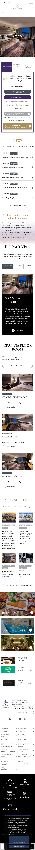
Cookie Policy (11, 834)
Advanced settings (19, 846)
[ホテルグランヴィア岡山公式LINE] (20, 719)
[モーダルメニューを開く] (31, 3)
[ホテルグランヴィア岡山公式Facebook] (10, 719)
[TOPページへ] (17, 6)
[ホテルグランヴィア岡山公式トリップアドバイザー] (24, 719)
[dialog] (17, 833)
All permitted (19, 838)
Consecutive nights (26, 507)
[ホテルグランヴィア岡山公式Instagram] (15, 719)
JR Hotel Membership (10, 507)
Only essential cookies (19, 842)
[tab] (6, 67)
